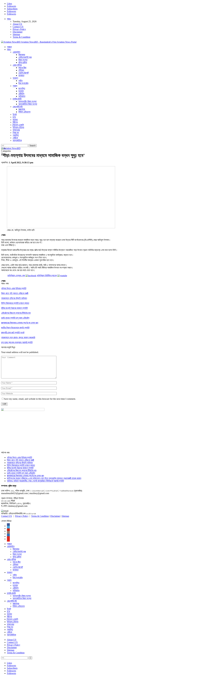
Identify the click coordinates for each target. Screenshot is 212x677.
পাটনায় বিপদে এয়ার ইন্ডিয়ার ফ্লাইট (19, 457)
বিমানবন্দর (21, 54)
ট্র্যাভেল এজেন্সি (18, 125)
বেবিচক (15, 138)
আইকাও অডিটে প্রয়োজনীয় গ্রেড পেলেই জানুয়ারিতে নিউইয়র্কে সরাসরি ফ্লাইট (35, 481)
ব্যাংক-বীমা (22, 67)
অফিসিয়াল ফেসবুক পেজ (16, 275)
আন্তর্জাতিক (17, 140)
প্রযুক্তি (16, 135)
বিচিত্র (15, 122)
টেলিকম (21, 70)
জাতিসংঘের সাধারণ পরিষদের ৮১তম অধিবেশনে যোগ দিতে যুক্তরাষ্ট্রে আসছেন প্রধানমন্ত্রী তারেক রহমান (44, 478)
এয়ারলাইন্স (16, 52)
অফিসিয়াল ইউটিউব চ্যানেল (47, 275)
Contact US (18, 26)
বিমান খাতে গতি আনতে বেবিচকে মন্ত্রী (20, 460)
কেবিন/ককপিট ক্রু (25, 57)
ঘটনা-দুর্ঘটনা (22, 62)
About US (17, 24)
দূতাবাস (21, 91)
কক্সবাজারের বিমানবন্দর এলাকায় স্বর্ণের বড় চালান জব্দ (25, 475)
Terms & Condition (21, 37)
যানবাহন (21, 75)
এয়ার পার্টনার (17, 65)
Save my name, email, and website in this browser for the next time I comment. (40, 399)
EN (14, 117)
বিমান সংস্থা (22, 60)
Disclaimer (17, 32)
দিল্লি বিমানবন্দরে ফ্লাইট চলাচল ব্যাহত (21, 465)
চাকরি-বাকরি (17, 99)
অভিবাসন (21, 96)
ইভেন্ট (15, 114)
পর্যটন (20, 80)
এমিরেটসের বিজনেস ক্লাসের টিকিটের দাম (21, 470)
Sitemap (16, 34)
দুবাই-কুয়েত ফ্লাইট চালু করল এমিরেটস (21, 473)
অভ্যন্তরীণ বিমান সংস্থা (27, 101)
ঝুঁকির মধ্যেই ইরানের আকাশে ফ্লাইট (20, 468)
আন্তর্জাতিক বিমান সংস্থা (27, 104)
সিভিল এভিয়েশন (24, 112)
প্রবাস (15, 86)
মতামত (15, 119)
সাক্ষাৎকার (16, 130)
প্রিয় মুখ (16, 132)
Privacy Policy (19, 29)
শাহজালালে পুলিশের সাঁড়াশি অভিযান (20, 462)
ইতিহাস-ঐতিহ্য (18, 127)
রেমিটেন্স (21, 93)
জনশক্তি (21, 88)
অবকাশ (15, 78)
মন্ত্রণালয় (21, 109)
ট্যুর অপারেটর (23, 83)
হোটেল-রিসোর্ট (23, 73)
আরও (9, 19)
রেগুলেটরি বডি (18, 106)
